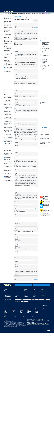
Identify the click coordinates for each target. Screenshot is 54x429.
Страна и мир (43, 291)
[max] (23, 301)
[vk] (17, 301)
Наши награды (6, 291)
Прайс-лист (5, 289)
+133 (35, 208)
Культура (25, 290)
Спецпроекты (43, 295)
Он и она (34, 289)
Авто (15, 288)
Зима (25, 288)
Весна (15, 290)
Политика (34, 291)
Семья (42, 288)
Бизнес (16, 289)
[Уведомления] (47, 11)
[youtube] (27, 301)
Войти (17, 27)
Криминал (25, 289)
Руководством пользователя (30, 322)
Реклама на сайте (6, 288)
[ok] (19, 301)
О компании (5, 290)
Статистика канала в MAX (7, 296)
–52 (37, 228)
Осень (33, 290)
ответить (16, 35)
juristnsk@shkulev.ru (21, 324)
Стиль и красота (43, 290)
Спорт (42, 289)
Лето (25, 291)
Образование (26, 296)
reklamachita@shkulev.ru (40, 319)
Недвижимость (26, 295)
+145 (35, 126)
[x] (25, 301)
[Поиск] (46, 11)
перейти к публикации (18, 16)
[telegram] (15, 301)
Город (15, 291)
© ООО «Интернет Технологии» (7, 330)
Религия (34, 296)
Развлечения (34, 295)
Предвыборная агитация (7, 295)
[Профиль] (49, 11)
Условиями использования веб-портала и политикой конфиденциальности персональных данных (37, 323)
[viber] (21, 301)
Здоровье (16, 296)
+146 (35, 136)
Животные (16, 295)
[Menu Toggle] (5, 11)
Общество (34, 288)
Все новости (8, 16)
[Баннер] (14, 13)
